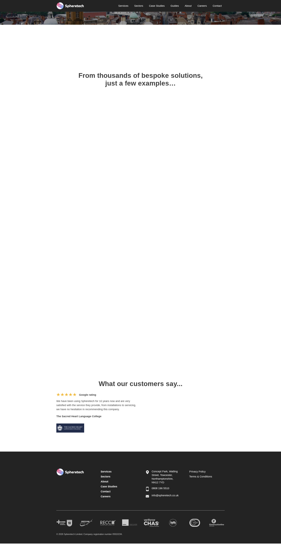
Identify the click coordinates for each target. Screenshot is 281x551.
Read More (80, 155)
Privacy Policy (197, 471)
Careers (202, 5)
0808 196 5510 (160, 488)
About (188, 5)
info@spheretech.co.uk (165, 495)
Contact (217, 5)
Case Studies (157, 5)
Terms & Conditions (200, 476)
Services (123, 5)
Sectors (138, 5)
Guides (175, 5)
